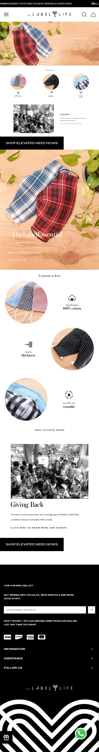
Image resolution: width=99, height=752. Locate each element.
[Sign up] (91, 609)
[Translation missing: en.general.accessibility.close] (92, 3)
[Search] (84, 14)
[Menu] (6, 14)
